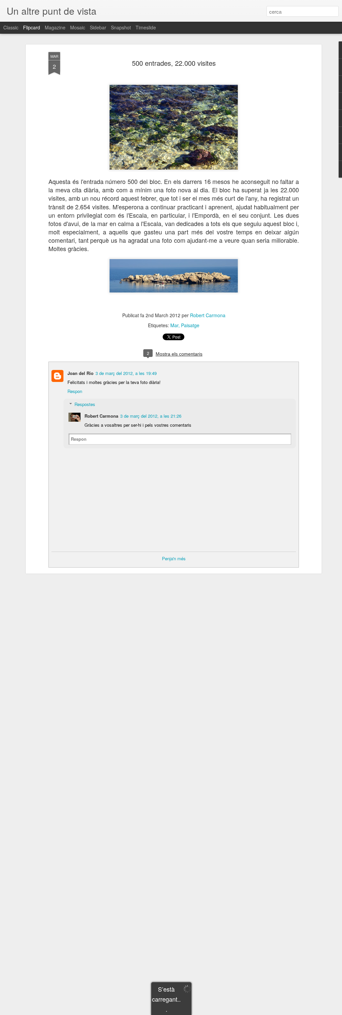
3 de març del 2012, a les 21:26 (150, 416)
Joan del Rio (80, 373)
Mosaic (77, 27)
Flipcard (31, 27)
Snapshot (121, 27)
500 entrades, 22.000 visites (174, 63)
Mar (174, 325)
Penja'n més (174, 558)
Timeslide (146, 27)
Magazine (55, 27)
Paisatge (190, 325)
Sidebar (98, 27)
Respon (74, 391)
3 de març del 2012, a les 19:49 (126, 373)
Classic (10, 27)
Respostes (84, 404)
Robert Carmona (207, 315)
